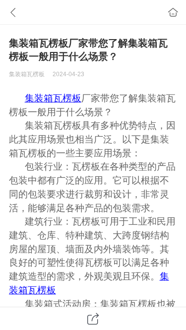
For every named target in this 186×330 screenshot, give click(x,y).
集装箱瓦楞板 (53, 98)
